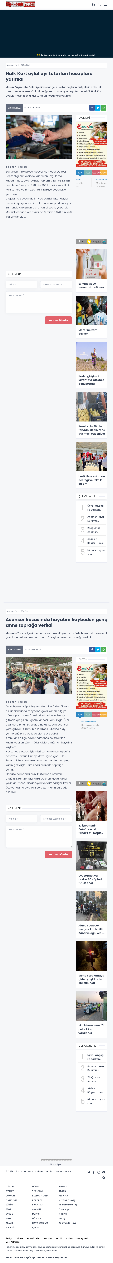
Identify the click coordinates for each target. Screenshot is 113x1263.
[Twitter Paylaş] (97, 108)
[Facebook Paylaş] (92, 108)
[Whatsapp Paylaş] (103, 108)
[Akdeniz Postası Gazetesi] (20, 4)
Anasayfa (12, 65)
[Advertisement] (56, 30)
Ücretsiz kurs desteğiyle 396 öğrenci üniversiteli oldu (65, 55)
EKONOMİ (25, 65)
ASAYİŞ (24, 611)
